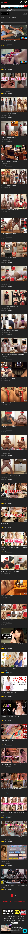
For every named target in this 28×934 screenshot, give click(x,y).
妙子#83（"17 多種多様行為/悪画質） (9, 257)
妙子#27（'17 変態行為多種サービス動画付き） (11, 475)
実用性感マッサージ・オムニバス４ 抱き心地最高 (11, 788)
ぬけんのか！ (3, 43)
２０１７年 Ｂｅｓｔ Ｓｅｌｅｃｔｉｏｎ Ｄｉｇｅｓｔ (13, 89)
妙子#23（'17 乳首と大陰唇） (7, 402)
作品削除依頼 (14, 920)
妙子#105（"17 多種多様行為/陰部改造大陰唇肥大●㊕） (13, 354)
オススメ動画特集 (20, 920)
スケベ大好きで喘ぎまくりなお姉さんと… (9, 40)
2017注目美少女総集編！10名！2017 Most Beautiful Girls (13, 812)
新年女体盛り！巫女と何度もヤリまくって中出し (11, 692)
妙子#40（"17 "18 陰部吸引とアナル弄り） (10, 571)
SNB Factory (3, 887)
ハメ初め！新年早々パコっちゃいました (9, 740)
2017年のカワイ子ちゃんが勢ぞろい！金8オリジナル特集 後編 (14, 547)
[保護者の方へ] (14, 928)
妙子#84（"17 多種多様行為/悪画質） (9, 282)
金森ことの (10, 7)
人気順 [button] (7, 13)
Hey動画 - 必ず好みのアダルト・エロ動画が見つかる (6, 2)
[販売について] (14, 914)
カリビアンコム (4, 670)
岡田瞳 (14, 7)
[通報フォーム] (14, 930)
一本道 (2, 646)
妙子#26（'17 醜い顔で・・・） (7, 450)
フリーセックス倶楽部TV (6, 91)
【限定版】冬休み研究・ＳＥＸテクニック (10, 861)
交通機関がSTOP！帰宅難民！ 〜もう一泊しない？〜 (12, 716)
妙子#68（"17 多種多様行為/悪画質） (9, 137)
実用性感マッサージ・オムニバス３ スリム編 (11, 764)
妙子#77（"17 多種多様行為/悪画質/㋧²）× (10, 161)
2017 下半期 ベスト (5, 499)
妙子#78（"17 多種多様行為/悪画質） (9, 185)
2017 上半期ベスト (5, 523)
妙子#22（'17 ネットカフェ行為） (8, 378)
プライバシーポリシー (20, 918)
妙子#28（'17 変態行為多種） (7, 619)
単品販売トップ (3, 17)
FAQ (11, 916)
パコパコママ (3, 501)
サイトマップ (12, 918)
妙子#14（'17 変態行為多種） (7, 595)
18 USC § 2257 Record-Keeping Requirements (14, 924)
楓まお (22, 7)
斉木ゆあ (16, 7)
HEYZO (2, 742)
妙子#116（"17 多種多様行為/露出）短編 (9, 330)
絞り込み (2, 13)
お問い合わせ (22, 916)
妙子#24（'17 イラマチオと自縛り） (8, 426)
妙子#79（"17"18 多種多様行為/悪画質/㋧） (10, 209)
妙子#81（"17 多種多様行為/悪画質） (9, 113)
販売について (6, 918)
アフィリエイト (16, 916)
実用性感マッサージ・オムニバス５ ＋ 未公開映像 (11, 836)
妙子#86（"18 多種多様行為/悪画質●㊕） (10, 306)
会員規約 (8, 916)
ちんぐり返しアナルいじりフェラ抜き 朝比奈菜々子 (12, 643)
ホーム (4, 916)
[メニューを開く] (2, 2)
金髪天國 (2, 549)
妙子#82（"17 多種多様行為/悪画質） (9, 233)
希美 (19, 7)
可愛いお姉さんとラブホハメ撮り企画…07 (10, 64)
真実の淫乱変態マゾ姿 (5, 115)
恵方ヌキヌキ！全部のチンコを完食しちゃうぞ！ (11, 668)
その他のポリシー (7, 920)
